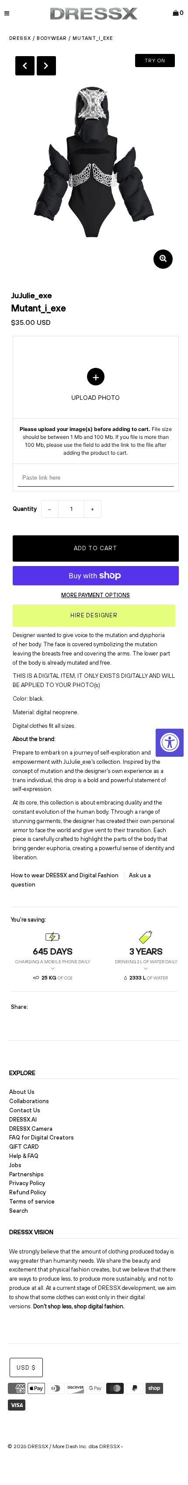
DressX (20, 38)
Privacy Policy (27, 1183)
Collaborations (29, 1101)
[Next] (46, 65)
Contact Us (24, 1110)
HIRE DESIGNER (94, 615)
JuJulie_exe (31, 295)
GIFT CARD (24, 1146)
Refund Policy (27, 1192)
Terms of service (32, 1201)
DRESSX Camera (30, 1128)
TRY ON (155, 60)
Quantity (25, 509)
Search (18, 1210)
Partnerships (26, 1174)
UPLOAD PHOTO (96, 412)
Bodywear (52, 38)
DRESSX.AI (23, 1119)
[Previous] (25, 65)
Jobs (15, 1165)
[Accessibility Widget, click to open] (170, 743)
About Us (22, 1092)
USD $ (26, 1367)
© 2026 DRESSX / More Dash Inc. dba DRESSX (63, 1446)
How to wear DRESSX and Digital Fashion (65, 875)
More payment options (95, 595)
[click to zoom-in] (163, 259)
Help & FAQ (23, 1156)
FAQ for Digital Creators (41, 1137)
